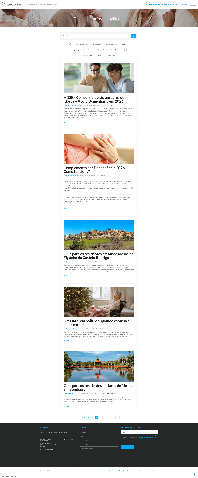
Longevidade (97, 44)
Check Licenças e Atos (87, 448)
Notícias (125, 44)
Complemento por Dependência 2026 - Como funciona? (95, 169)
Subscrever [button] (127, 447)
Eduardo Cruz (71, 262)
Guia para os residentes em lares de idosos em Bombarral (98, 387)
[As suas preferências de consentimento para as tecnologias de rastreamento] (194, 474)
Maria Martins (71, 105)
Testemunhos (84, 444)
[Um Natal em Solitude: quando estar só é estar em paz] (99, 302)
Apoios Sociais (111, 44)
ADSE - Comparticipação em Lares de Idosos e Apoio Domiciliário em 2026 (94, 99)
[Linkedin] (68, 439)
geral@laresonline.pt (48, 449)
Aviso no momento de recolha (9, 476)
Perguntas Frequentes (87, 440)
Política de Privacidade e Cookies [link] (136, 471)
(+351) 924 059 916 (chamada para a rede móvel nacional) (48, 445)
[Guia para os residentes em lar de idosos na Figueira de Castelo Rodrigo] (99, 235)
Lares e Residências (80, 44)
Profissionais (93, 50)
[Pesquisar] (133, 36)
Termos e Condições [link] (152, 471)
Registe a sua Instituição (48, 4)
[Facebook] (60, 439)
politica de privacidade (143, 437)
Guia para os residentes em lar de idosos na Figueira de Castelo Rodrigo (98, 256)
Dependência (121, 50)
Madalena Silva (71, 329)
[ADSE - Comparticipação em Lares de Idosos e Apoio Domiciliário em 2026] (99, 78)
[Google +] (64, 439)
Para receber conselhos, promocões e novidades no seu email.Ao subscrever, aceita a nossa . (138, 436)
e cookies (153, 437)
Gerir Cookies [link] (113, 471)
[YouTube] (72, 439)
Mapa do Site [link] (121, 471)
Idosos (101, 55)
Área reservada (31, 4)
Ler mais (66, 122)
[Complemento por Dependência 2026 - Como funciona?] (99, 149)
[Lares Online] (15, 4)
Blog (81, 436)
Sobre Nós (83, 432)
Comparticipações (78, 50)
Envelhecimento (87, 55)
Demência (107, 50)
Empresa (112, 55)
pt (194, 4)
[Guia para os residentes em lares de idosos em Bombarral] (99, 366)
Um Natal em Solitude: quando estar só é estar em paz (97, 323)
